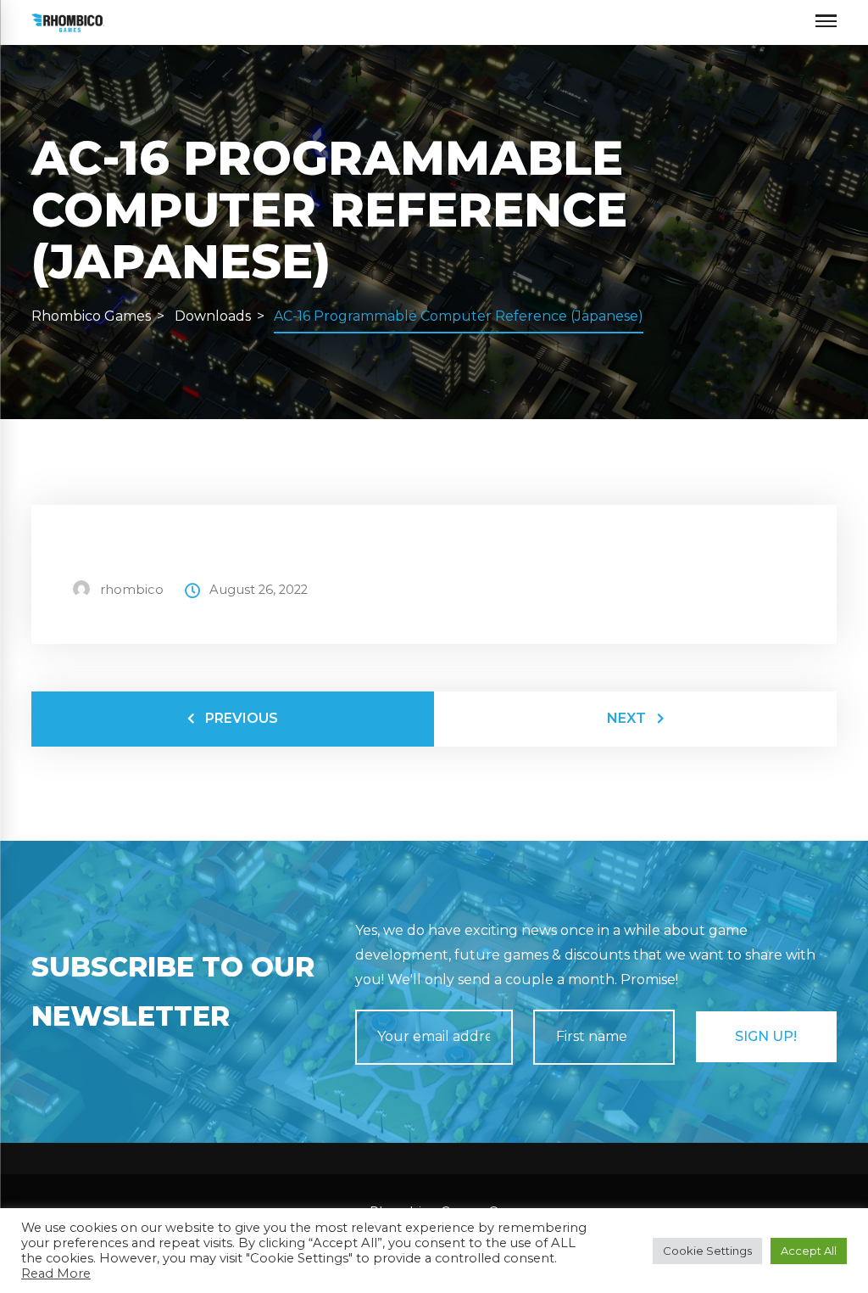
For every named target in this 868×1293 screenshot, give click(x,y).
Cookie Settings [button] (707, 1250)
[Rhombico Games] (68, 22)
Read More (56, 1273)
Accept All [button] (809, 1250)
